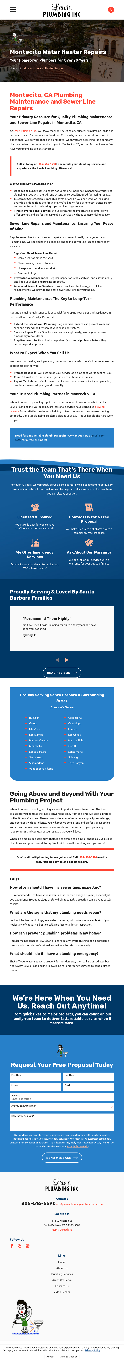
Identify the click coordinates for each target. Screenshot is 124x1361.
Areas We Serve (62, 1279)
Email (67, 1085)
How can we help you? (22, 1116)
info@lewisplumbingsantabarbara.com (79, 1204)
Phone (14, 1085)
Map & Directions (62, 1229)
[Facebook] (12, 1246)
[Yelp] (19, 1246)
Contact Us (62, 1285)
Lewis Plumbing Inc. (25, 130)
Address (15, 1095)
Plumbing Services (62, 1274)
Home (62, 1262)
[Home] (61, 10)
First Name (16, 1075)
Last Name (70, 1075)
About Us (61, 1268)
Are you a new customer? (23, 1106)
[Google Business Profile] (27, 1246)
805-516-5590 (38, 1203)
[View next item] (67, 660)
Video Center (62, 1291)
